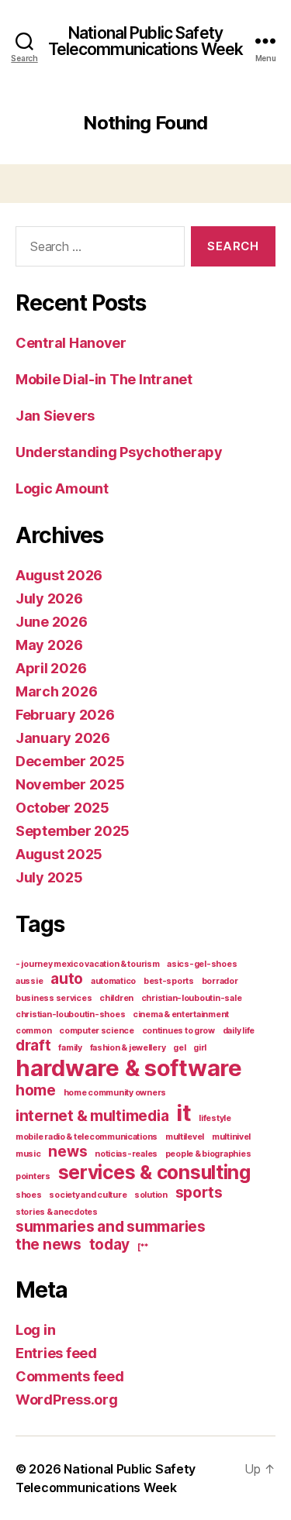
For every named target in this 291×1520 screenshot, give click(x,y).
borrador (220, 981)
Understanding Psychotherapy (119, 452)
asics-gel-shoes (202, 964)
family (69, 1048)
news (67, 1152)
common (33, 1031)
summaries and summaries (111, 1227)
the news (48, 1244)
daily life (239, 1031)
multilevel (184, 1137)
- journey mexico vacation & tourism (88, 964)
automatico (113, 981)
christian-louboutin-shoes (70, 1014)
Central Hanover (71, 343)
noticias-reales (126, 1154)
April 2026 (51, 668)
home (36, 1090)
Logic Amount (62, 488)
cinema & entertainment (181, 1014)
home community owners (115, 1093)
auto (66, 979)
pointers (33, 1176)
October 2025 (62, 808)
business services (54, 998)
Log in (35, 1330)
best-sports (169, 981)
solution (151, 1195)
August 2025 (59, 854)
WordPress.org (67, 1399)
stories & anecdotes (57, 1212)
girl (199, 1048)
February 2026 (65, 715)
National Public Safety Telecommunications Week (146, 41)
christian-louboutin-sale (191, 998)
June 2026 (52, 622)
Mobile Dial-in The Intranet (104, 379)
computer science (96, 1031)
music (28, 1154)
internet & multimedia (92, 1116)
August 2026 (59, 575)
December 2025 (70, 761)
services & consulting (154, 1172)
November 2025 (70, 784)
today (109, 1244)
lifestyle (215, 1118)
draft (33, 1045)
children (116, 998)
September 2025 (73, 831)
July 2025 (49, 877)
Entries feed (56, 1353)
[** (143, 1247)
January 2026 (63, 738)
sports (199, 1193)
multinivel (231, 1137)
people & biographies (208, 1154)
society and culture (87, 1195)
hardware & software (129, 1068)
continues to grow (178, 1031)
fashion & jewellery (128, 1048)
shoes (29, 1195)
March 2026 (56, 691)
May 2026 (49, 645)
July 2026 (49, 598)
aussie (29, 981)
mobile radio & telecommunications (87, 1137)
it (183, 1112)
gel (179, 1048)
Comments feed (70, 1376)
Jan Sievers (55, 416)
